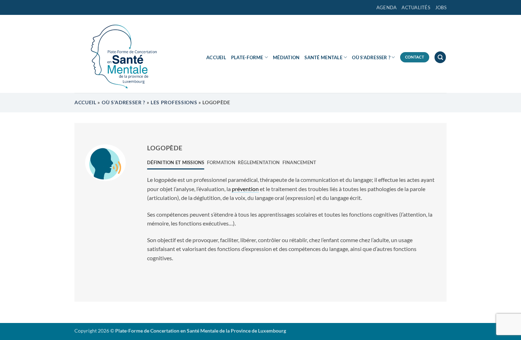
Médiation (286, 57)
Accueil (216, 57)
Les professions (174, 102)
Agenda (386, 7)
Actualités (416, 7)
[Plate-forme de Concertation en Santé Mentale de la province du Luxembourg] (120, 54)
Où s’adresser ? (371, 57)
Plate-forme (247, 57)
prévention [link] (245, 188)
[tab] (176, 162)
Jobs (441, 7)
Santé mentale (323, 57)
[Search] (440, 57)
